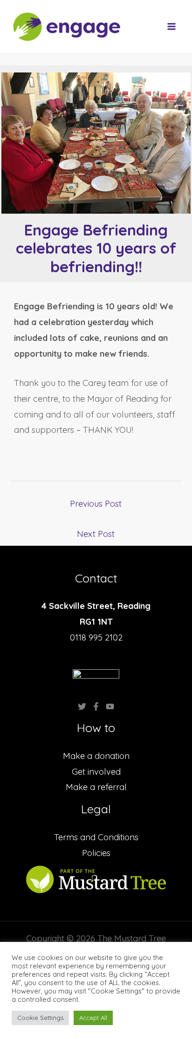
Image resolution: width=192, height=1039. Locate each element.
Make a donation (96, 756)
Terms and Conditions (96, 837)
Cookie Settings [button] (40, 1017)
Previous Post (96, 503)
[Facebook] (96, 706)
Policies (96, 853)
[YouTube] (110, 706)
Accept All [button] (93, 1017)
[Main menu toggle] (172, 27)
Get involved (96, 771)
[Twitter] (82, 706)
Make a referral (96, 787)
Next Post (96, 534)
